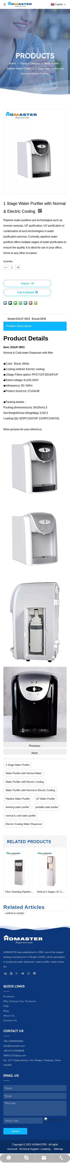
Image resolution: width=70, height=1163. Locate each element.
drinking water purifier (17, 807)
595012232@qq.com (14, 1055)
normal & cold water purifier (21, 815)
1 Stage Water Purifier (18, 764)
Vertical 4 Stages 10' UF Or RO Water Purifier (51, 891)
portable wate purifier (46, 807)
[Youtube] (23, 973)
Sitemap (58, 1148)
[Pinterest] (34, 973)
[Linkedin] (11, 973)
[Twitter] (17, 973)
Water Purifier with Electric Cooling (25, 781)
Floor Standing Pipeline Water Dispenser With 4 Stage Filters (19, 891)
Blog (6, 1010)
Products (8, 996)
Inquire (25, 283)
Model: (12, 318)
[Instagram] (29, 973)
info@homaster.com (14, 1045)
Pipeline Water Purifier (18, 798)
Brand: (36, 318)
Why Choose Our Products (19, 1001)
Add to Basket (25, 292)
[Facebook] (5, 973)
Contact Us (10, 1020)
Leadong (45, 1148)
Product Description (18, 326)
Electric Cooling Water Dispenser (24, 824)
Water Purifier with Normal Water (24, 773)
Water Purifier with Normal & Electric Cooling (30, 790)
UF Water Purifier (45, 798)
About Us (9, 1015)
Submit (15, 1131)
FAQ (6, 1006)
